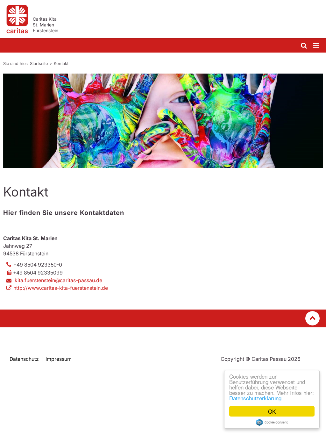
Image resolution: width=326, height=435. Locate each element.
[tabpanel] (163, 121)
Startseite (39, 63)
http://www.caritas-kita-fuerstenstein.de (60, 288)
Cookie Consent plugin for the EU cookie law (272, 422)
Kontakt (61, 63)
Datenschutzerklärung (255, 398)
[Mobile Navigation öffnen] (316, 45)
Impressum (59, 359)
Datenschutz (24, 359)
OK (272, 411)
